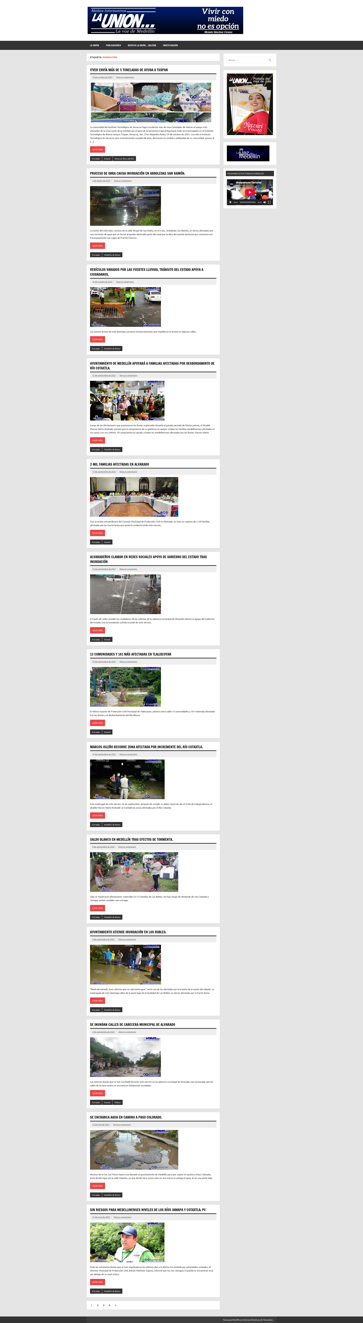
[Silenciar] (264, 202)
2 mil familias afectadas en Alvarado (119, 464)
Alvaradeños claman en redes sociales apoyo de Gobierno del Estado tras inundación (148, 559)
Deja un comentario (125, 77)
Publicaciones (113, 45)
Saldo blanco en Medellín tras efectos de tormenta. (131, 839)
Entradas (96, 158)
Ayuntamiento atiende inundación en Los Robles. (128, 932)
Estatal (107, 158)
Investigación (170, 45)
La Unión (94, 45)
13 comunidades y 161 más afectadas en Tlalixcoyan (130, 654)
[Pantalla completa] (269, 202)
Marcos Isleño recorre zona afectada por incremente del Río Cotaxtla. (146, 746)
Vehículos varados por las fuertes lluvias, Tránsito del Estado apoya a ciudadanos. (146, 272)
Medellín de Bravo (112, 255)
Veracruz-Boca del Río (124, 158)
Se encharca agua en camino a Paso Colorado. (126, 1117)
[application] (250, 192)
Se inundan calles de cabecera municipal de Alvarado (132, 1024)
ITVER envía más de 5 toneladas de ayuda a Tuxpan (129, 69)
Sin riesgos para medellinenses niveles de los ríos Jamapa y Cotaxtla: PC (148, 1209)
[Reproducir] (230, 202)
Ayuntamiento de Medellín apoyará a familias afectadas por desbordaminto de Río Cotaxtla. (152, 366)
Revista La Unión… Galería (142, 45)
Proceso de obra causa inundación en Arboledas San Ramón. (137, 173)
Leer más (97, 149)
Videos (118, 1102)
